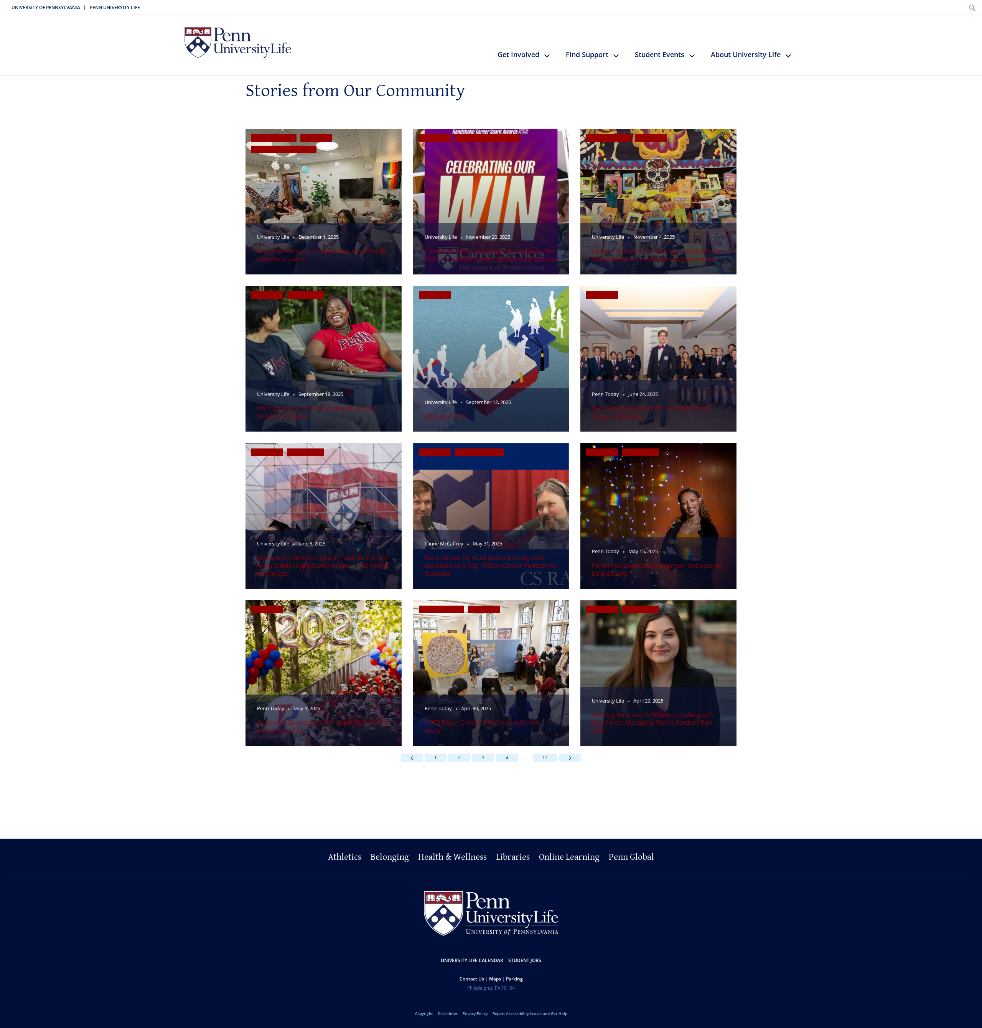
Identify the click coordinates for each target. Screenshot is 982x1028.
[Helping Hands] (491, 359)
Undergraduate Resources (283, 149)
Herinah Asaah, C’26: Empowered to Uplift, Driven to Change (318, 412)
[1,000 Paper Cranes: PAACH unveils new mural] (491, 673)
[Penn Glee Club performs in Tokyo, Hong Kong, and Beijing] (658, 359)
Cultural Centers (273, 138)
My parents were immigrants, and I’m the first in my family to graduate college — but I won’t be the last (323, 565)
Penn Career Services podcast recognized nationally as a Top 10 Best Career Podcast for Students (491, 565)
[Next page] (570, 758)
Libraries (513, 857)
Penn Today (605, 394)
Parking (514, 978)
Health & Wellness (452, 857)
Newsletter (316, 138)
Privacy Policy (475, 1013)
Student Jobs (524, 960)
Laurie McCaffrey (444, 543)
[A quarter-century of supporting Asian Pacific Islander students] (324, 201)
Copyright (424, 1013)
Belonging (390, 857)
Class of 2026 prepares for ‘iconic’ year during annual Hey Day (322, 726)
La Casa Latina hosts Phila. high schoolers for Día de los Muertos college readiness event (657, 255)
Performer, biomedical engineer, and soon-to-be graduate (658, 569)
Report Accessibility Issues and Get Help (530, 1013)
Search (971, 7)
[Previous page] (412, 758)
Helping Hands (446, 416)
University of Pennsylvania (46, 7)
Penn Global (631, 857)
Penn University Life (115, 7)
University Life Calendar (472, 960)
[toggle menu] (551, 59)
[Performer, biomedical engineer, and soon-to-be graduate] (658, 516)
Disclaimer (448, 1013)
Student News (305, 295)
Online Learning (569, 857)
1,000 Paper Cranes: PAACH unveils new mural (482, 726)
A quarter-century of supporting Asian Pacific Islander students (322, 255)
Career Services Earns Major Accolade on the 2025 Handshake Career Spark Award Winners (491, 255)
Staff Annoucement (479, 452)
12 (545, 757)
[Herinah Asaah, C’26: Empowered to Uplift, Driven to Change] (324, 359)
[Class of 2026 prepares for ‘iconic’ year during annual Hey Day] (324, 673)
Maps (495, 978)
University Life (273, 237)
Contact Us (472, 978)
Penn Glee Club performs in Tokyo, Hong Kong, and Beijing (650, 412)
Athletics (344, 857)
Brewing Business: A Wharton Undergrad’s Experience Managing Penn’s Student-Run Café (653, 723)
